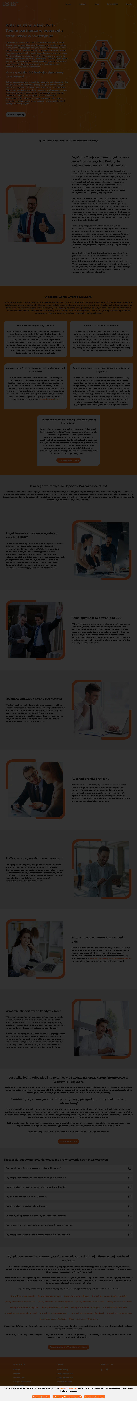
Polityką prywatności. (68, 1388)
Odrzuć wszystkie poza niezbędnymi (67, 1397)
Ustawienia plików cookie (94, 1397)
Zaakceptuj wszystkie (41, 1397)
